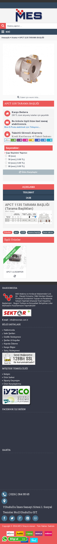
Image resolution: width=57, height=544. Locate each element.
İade (28, 197)
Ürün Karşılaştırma (12, 384)
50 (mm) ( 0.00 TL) (16, 159)
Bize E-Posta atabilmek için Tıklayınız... (22, 127)
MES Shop (22, 526)
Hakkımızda (9, 330)
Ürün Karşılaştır (29, 172)
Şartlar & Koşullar (12, 340)
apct (16, 232)
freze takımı (48, 232)
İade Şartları (9, 333)
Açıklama (28, 187)
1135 (23, 232)
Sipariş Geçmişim (12, 380)
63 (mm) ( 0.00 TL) (16, 163)
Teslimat (28, 192)
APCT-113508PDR (14, 272)
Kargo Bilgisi (9, 347)
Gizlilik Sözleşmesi (12, 337)
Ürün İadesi (9, 377)
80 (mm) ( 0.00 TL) (16, 166)
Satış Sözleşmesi (12, 350)
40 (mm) (12, 156)
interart (32, 526)
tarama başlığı (34, 232)
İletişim (7, 374)
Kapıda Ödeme (11, 343)
